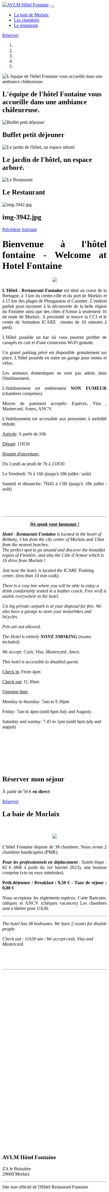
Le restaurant (26, 25)
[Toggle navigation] (52, 6)
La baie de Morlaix (31, 14)
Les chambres (26, 20)
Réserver (10, 35)
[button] (11, 229)
